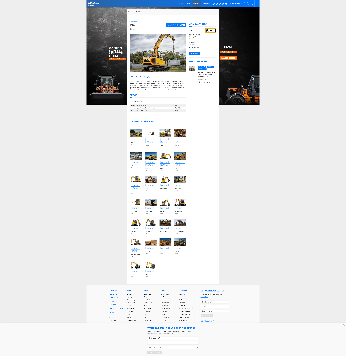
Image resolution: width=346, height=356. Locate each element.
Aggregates (130, 297)
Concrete (130, 311)
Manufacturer (183, 323)
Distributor (182, 302)
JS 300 (148, 251)
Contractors (182, 300)
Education (182, 305)
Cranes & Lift (202, 66)
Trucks (129, 305)
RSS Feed (112, 305)
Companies (206, 3)
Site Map (112, 312)
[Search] (257, 3)
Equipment (210, 66)
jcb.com (191, 44)
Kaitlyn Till (112, 321)
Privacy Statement (116, 308)
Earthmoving (202, 68)
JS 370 (162, 251)
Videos (188, 3)
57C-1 (132, 191)
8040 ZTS (178, 211)
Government (183, 320)
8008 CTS (163, 188)
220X (132, 165)
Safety (129, 317)
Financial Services (184, 317)
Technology (130, 308)
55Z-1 (176, 168)
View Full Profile (176, 25)
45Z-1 (147, 168)
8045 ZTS (134, 231)
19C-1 (162, 145)
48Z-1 (162, 168)
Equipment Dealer (184, 311)
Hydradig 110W (135, 254)
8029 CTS (149, 211)
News (181, 3)
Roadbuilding (131, 300)
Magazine (113, 294)
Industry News (131, 320)
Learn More (204, 297)
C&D (128, 314)
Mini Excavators (150, 142)
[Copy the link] (148, 76)
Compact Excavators (150, 165)
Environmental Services (186, 308)
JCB (132, 29)
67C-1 (147, 188)
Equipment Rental (184, 314)
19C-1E (177, 145)
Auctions (181, 297)
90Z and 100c (179, 231)
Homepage (113, 290)
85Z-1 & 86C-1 (164, 231)
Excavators (134, 21)
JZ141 (147, 274)
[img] (192, 68)
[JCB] (210, 30)
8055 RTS (148, 231)
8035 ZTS (163, 211)
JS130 (177, 251)
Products (196, 3)
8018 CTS (178, 188)
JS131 (132, 274)
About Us (113, 301)
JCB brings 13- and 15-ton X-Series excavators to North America (206, 75)
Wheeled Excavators (135, 251)
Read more (194, 53)
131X (132, 142)
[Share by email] (132, 76)
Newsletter (114, 297)
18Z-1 (147, 145)
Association (182, 294)
